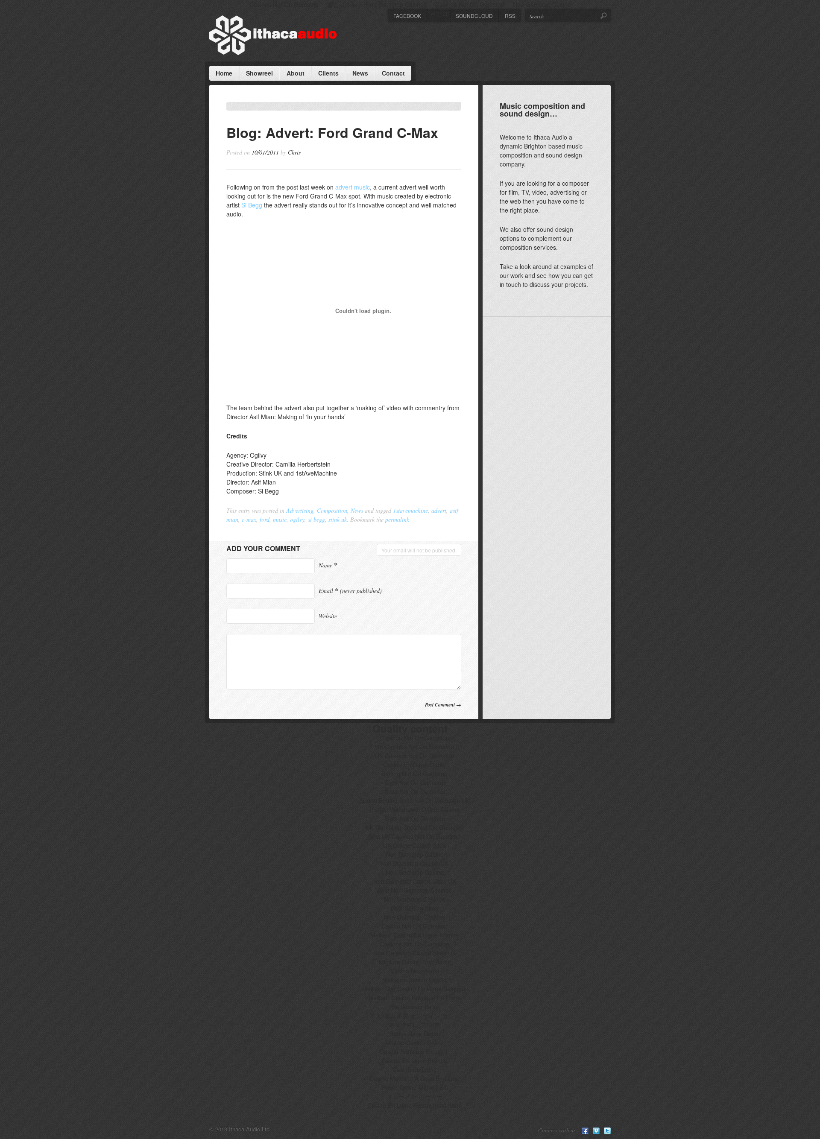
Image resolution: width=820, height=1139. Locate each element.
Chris (294, 152)
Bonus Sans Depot (415, 1033)
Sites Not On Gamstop (414, 782)
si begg (316, 519)
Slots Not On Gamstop (414, 791)
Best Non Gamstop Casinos (414, 890)
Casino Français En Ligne (414, 1051)
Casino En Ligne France (414, 1060)
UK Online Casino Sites (414, 845)
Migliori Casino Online (414, 1042)
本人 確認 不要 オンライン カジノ (414, 1015)
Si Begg (251, 205)
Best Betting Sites (414, 908)
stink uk (337, 519)
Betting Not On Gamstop (414, 773)
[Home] (273, 35)
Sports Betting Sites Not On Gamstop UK (415, 800)
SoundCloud (474, 15)
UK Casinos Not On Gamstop (414, 746)
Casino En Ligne (414, 1069)
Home (224, 73)
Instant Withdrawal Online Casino (415, 809)
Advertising (299, 510)
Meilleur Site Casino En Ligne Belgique (414, 988)
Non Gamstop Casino (415, 854)
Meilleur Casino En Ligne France (414, 935)
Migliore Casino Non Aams (415, 962)
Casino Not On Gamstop (414, 926)
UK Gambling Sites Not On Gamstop (415, 827)
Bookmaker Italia (414, 1006)
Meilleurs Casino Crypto (414, 979)
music (280, 519)
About (296, 73)
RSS (510, 15)
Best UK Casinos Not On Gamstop (414, 836)
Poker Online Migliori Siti (415, 1087)
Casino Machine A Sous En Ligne (414, 1078)
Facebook (407, 15)
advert (438, 510)
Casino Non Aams (414, 971)
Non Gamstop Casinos (414, 899)
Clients (328, 73)
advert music (352, 187)
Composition (332, 510)
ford (264, 519)
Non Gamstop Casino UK (414, 863)
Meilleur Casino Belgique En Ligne (414, 997)
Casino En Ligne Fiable (414, 764)
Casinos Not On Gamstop (414, 737)
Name (328, 565)
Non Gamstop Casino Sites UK (414, 881)
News (360, 73)
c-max (249, 519)
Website (328, 616)
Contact (393, 73)
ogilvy (297, 519)
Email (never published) (350, 591)
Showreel (259, 73)
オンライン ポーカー (414, 1096)
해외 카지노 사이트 (414, 1024)
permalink (397, 519)
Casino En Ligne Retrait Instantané (414, 1105)
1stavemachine (410, 510)
